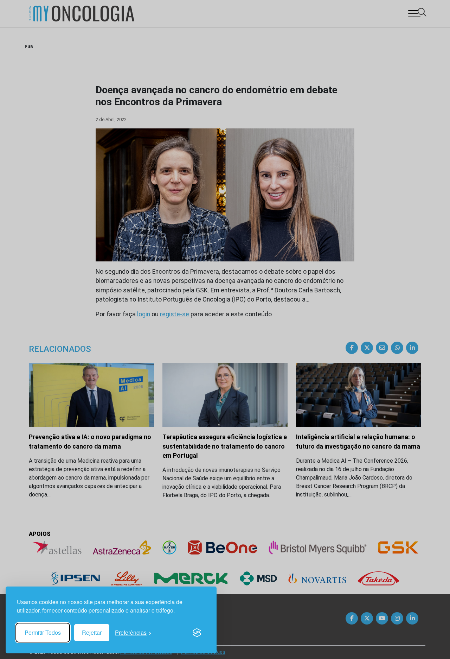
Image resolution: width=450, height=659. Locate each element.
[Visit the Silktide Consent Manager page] (196, 632)
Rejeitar (92, 632)
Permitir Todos (43, 632)
